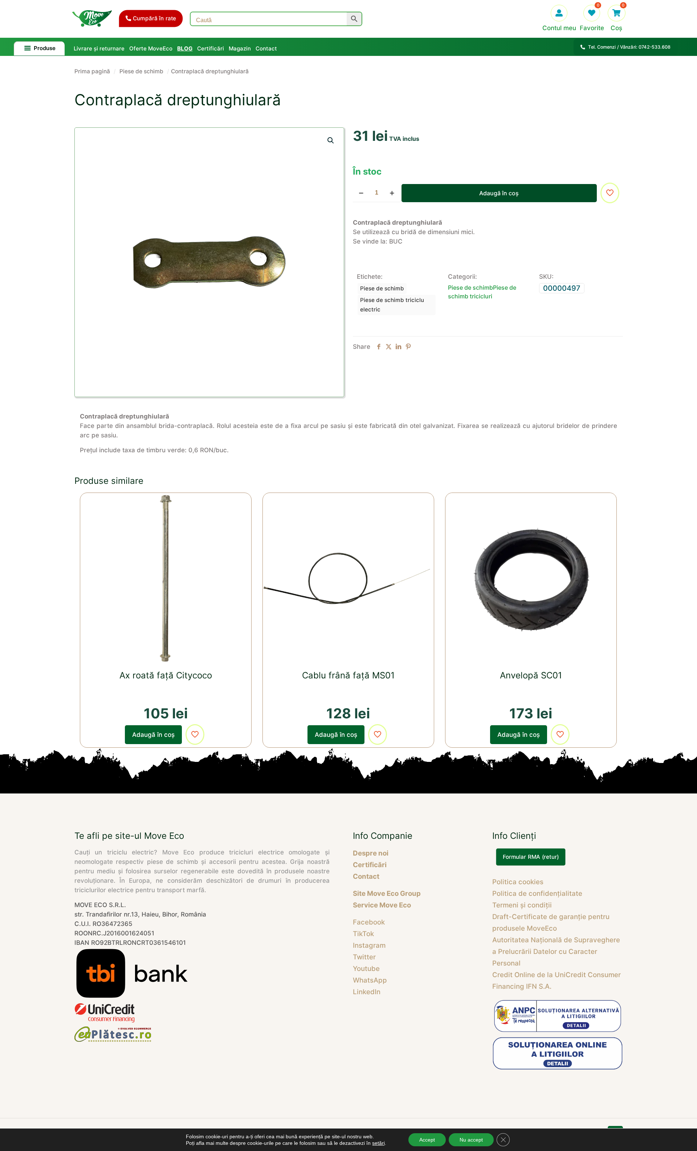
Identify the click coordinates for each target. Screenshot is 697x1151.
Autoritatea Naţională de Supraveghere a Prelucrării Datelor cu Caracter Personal (556, 951)
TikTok (363, 934)
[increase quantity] (392, 192)
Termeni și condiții (522, 905)
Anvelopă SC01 (531, 675)
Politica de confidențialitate (537, 893)
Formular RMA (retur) (530, 857)
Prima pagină (92, 71)
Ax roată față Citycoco (165, 675)
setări (378, 1143)
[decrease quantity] (361, 192)
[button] (331, 140)
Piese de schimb (141, 71)
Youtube (366, 968)
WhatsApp (370, 980)
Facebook (369, 922)
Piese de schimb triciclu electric (392, 305)
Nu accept (471, 1140)
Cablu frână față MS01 (348, 675)
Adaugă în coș (499, 193)
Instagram (369, 945)
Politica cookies (517, 882)
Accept (427, 1140)
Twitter (364, 957)
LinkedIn (366, 992)
